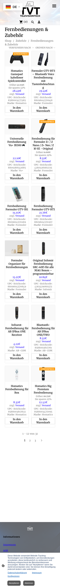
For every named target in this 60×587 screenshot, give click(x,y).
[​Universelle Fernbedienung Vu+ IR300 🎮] (16, 126)
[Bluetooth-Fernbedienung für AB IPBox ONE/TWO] (43, 313)
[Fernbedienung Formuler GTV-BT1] (43, 194)
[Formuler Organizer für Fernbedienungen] (16, 248)
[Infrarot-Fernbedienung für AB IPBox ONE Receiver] (16, 313)
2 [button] (30, 440)
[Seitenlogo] (30, 9)
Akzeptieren (14, 583)
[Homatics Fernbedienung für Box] (16, 374)
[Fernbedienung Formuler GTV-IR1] (16, 194)
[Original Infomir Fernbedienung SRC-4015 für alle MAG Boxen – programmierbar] (43, 248)
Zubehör (21, 40)
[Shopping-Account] (39, 22)
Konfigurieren (14, 576)
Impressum (9, 544)
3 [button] (35, 440)
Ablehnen (29, 583)
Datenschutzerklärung (17, 573)
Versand (19, 94)
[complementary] (13, 7)
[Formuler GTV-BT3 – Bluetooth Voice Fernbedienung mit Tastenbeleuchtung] (43, 59)
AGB (5, 550)
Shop (8, 40)
